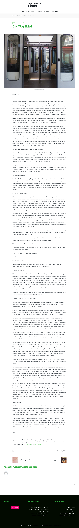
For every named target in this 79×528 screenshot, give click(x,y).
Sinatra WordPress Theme (55, 525)
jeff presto (15, 451)
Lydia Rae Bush (71, 515)
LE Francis (72, 507)
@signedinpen (27, 444)
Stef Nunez (72, 509)
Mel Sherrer (72, 511)
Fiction (23, 22)
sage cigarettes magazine (35, 4)
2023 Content (16, 22)
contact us (44, 515)
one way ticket (23, 451)
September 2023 (31, 451)
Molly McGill (72, 513)
